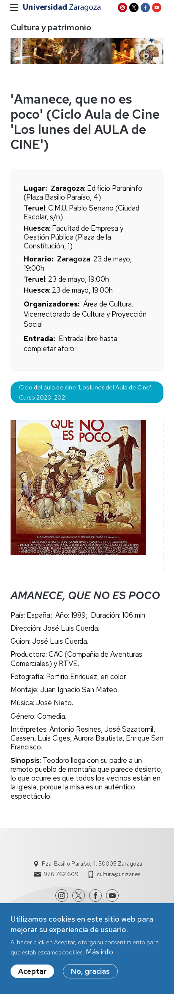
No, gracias (90, 971)
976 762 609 (61, 874)
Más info (99, 952)
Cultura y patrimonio (51, 27)
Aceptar (32, 971)
